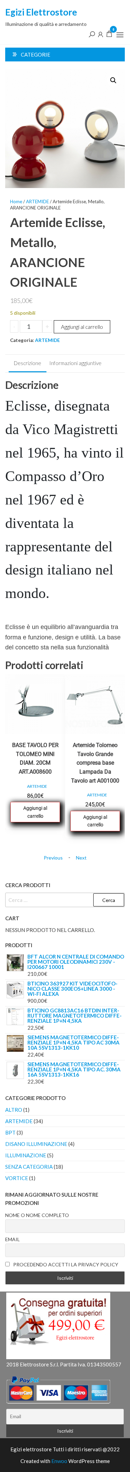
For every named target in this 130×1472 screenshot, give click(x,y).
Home (16, 201)
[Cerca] (92, 33)
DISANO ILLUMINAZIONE (36, 1144)
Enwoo (59, 1461)
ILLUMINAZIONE (25, 1155)
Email (12, 1239)
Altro (13, 1110)
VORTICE (16, 1178)
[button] (119, 35)
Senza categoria (29, 1167)
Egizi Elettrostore (41, 12)
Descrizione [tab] (27, 363)
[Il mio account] (100, 33)
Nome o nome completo (37, 1215)
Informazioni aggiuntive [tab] (75, 363)
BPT (10, 1132)
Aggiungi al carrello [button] (35, 811)
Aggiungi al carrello (82, 327)
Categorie (35, 54)
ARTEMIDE (37, 201)
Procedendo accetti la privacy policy (65, 1264)
